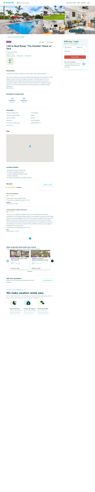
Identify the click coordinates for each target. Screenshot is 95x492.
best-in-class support (43, 314)
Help (78, 2)
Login (88, 2)
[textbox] (26, 3)
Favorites (83, 2)
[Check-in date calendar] (65, 47)
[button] (75, 51)
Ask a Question (47, 280)
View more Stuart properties (16, 37)
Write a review (48, 184)
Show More (9, 88)
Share (51, 42)
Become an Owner (71, 2)
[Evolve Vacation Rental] (8, 3)
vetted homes (15, 314)
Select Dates (75, 57)
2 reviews (75, 43)
